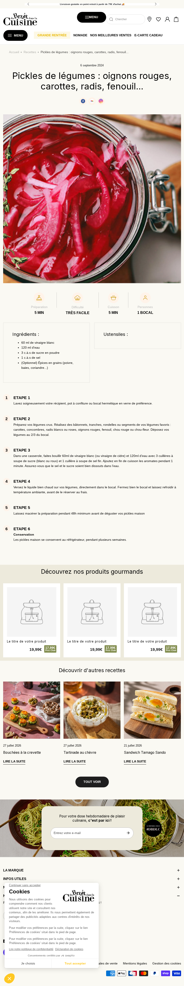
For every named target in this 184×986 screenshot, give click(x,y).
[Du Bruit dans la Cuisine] (20, 19)
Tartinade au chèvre (80, 752)
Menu (93, 17)
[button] (176, 19)
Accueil (14, 52)
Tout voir (92, 782)
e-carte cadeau (148, 35)
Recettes (30, 52)
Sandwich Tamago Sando (145, 752)
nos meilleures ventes (110, 35)
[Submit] (128, 832)
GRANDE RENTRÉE (52, 35)
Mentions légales (135, 963)
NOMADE (80, 35)
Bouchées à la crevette (22, 752)
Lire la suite (14, 761)
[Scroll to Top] (176, 963)
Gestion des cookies (166, 963)
